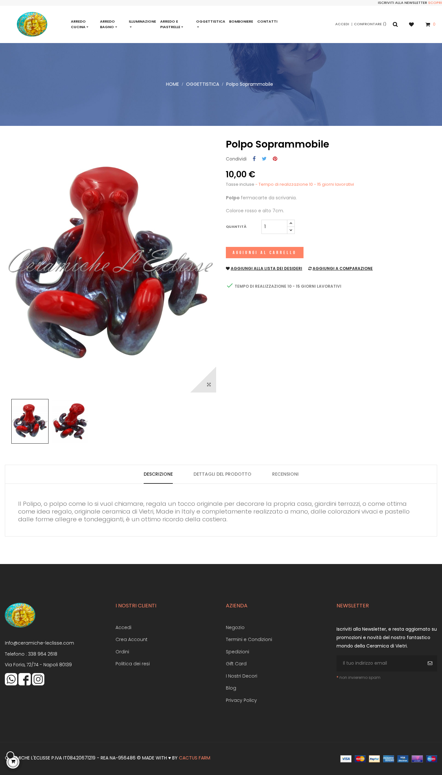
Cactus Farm (194, 758)
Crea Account (132, 639)
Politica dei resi (133, 663)
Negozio (235, 627)
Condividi (254, 159)
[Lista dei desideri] (414, 24)
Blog (231, 688)
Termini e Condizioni (249, 639)
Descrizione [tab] (158, 474)
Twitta (264, 159)
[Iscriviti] (431, 663)
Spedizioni (237, 651)
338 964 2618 (42, 654)
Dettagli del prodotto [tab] (222, 474)
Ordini (122, 651)
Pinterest (275, 159)
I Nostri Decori (241, 676)
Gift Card (236, 663)
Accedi (123, 627)
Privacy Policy (241, 700)
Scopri (435, 2)
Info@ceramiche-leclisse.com (39, 643)
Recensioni (285, 474)
